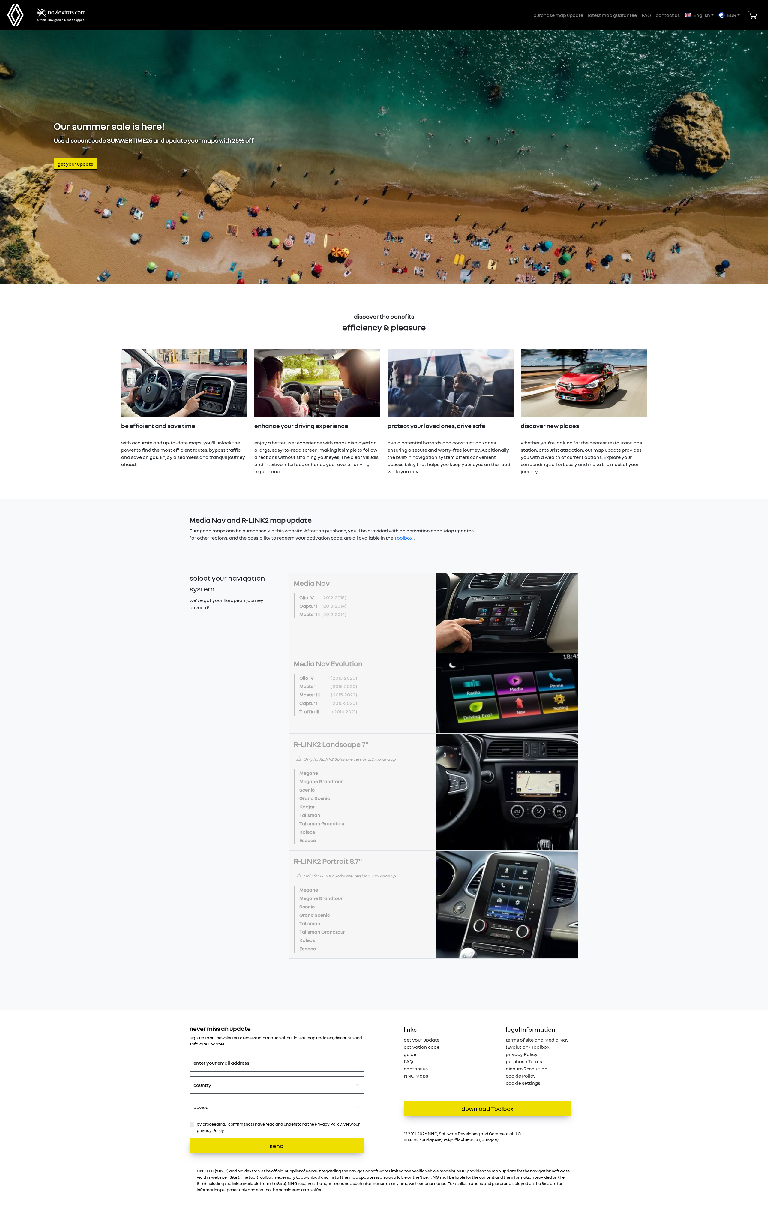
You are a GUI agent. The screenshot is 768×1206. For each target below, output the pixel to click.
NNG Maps (416, 1076)
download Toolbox (487, 1108)
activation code (422, 1047)
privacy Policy (522, 1054)
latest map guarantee (612, 15)
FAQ (646, 15)
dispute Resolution (527, 1069)
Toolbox (404, 538)
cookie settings (523, 1083)
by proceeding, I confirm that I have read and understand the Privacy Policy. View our (278, 1127)
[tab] (433, 613)
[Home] (59, 15)
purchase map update (558, 15)
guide (410, 1054)
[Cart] (753, 15)
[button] (699, 15)
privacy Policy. (211, 1130)
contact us (668, 15)
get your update (75, 164)
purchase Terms (524, 1061)
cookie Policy (521, 1076)
